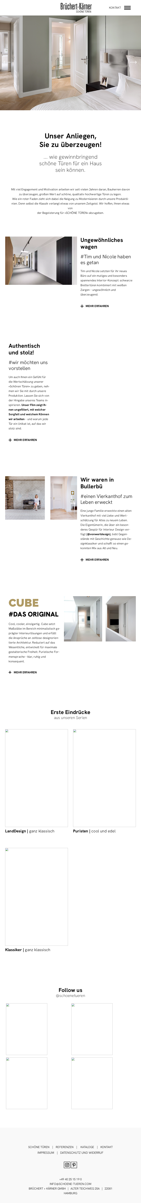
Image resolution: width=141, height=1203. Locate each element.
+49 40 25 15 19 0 (70, 1179)
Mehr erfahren (25, 672)
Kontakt (115, 7)
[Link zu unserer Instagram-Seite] (38, 1029)
